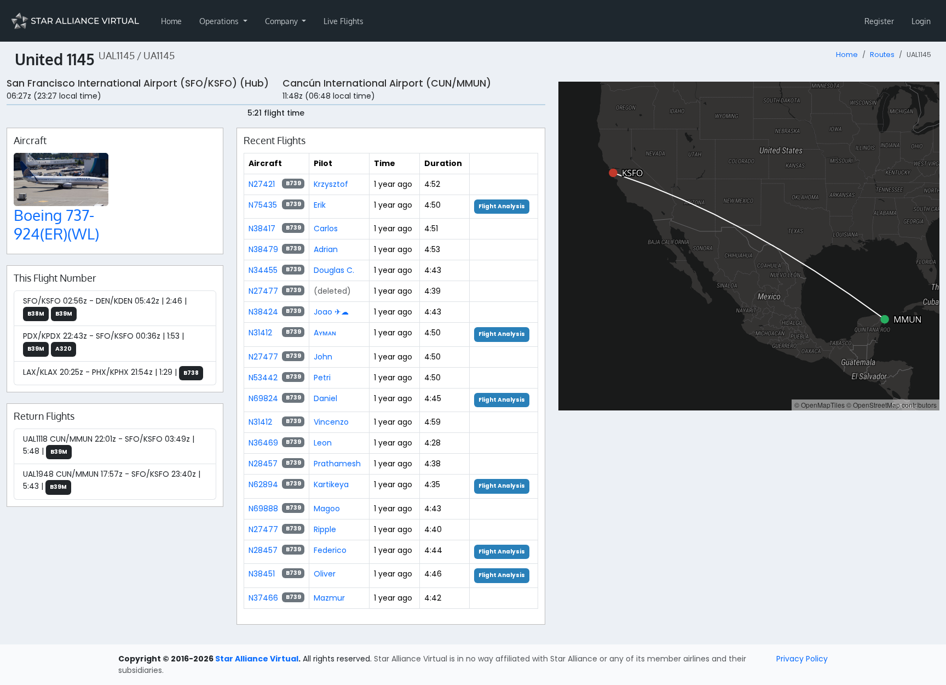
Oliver (325, 573)
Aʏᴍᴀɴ (325, 332)
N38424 (263, 311)
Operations (220, 21)
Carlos (326, 228)
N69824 (263, 398)
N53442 (263, 377)
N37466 (263, 597)
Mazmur (329, 597)
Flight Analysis (501, 206)
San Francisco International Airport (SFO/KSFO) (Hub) (138, 83)
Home (171, 21)
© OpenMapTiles (819, 404)
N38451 (262, 573)
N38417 (262, 228)
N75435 (263, 204)
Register (879, 21)
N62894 (263, 484)
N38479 (263, 249)
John (323, 356)
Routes (882, 54)
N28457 (263, 463)
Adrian (326, 249)
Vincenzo (331, 421)
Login (921, 21)
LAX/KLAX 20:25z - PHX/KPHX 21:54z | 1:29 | (111, 372)
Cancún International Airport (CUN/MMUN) (386, 83)
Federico (330, 550)
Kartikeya (331, 484)
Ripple (325, 529)
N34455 (263, 270)
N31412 (260, 332)
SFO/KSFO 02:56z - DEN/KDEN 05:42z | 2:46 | (105, 306)
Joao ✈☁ (331, 311)
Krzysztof (331, 184)
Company (282, 21)
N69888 (263, 508)
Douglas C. (334, 270)
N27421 (262, 184)
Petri (322, 377)
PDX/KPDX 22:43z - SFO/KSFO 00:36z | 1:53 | (103, 341)
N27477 (263, 291)
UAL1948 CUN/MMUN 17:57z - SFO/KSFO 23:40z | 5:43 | (111, 480)
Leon (323, 442)
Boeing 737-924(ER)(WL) (56, 224)
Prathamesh (337, 463)
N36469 (263, 442)
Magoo (327, 508)
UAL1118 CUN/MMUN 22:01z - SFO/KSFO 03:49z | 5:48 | (108, 444)
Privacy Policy (802, 658)
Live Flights (344, 21)
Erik (320, 204)
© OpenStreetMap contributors (891, 404)
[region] (748, 246)
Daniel (325, 398)
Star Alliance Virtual (256, 658)
